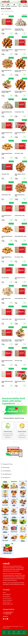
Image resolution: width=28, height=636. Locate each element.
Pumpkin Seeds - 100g (6, 194)
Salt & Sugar (5, 534)
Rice (22, 507)
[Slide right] (16, 442)
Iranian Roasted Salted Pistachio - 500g (19, 340)
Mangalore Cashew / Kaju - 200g (7, 133)
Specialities (6, 543)
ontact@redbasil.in (8, 612)
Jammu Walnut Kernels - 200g (7, 29)
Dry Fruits (22, 490)
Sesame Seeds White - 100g (20, 298)
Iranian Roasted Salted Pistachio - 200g (6, 92)
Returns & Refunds (7, 600)
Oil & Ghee (22, 525)
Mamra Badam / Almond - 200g (20, 175)
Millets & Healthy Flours (23, 482)
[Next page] (19, 392)
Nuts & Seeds (5, 498)
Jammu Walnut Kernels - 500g (7, 216)
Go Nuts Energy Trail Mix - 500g (20, 133)
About (4, 592)
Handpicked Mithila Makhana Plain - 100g (19, 29)
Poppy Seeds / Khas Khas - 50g (20, 278)
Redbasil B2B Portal (8, 604)
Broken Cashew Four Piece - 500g (7, 361)
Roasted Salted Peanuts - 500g (7, 257)
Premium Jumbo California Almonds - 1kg (20, 71)
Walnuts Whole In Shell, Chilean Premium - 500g (7, 340)
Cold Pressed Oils (5, 490)
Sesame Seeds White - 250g (20, 236)
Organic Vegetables (14, 517)
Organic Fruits (5, 517)
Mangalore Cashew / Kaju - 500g (20, 50)
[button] (19, 1)
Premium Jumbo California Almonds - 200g (20, 92)
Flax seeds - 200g (18, 360)
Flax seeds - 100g (5, 277)
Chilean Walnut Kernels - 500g (20, 195)
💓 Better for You (14, 482)
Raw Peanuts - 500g (19, 153)
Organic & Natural (5, 482)
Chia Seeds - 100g (5, 174)
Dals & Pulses (14, 498)
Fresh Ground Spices (5, 508)
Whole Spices (23, 498)
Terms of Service (7, 598)
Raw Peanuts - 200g (19, 256)
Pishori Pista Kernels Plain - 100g (20, 320)
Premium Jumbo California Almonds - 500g (7, 50)
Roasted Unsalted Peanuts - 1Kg (7, 237)
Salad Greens (23, 516)
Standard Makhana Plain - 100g (7, 112)
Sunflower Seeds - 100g (19, 215)
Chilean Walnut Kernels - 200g (7, 71)
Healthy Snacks (14, 490)
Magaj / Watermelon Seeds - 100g (7, 382)
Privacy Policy (6, 596)
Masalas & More (14, 526)
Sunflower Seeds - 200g (6, 319)
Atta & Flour (14, 507)
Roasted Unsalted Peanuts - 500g (7, 154)
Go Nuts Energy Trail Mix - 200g (20, 382)
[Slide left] (11, 442)
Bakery (13, 534)
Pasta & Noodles (22, 535)
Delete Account (7, 602)
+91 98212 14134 (7, 613)
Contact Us (5, 616)
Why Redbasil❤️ (7, 594)
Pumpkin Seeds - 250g (19, 111)
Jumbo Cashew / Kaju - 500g (6, 299)
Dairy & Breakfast (4, 526)
